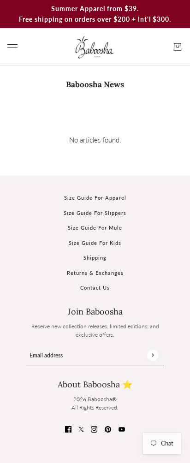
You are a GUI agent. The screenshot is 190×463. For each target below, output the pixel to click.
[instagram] (94, 429)
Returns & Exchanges (95, 273)
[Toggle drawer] (12, 47)
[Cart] (177, 47)
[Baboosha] (95, 47)
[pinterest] (108, 429)
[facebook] (68, 429)
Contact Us (95, 288)
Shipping (95, 258)
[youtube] (122, 429)
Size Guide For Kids (95, 243)
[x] (81, 429)
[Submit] (152, 355)
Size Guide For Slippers (95, 213)
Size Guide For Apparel (95, 198)
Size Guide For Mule (95, 228)
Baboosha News (95, 84)
